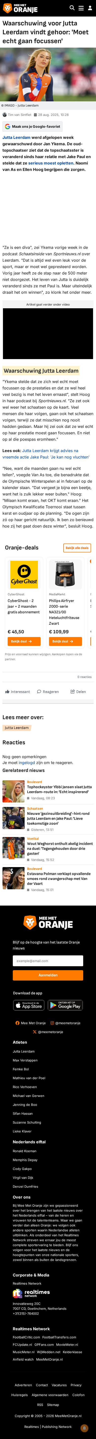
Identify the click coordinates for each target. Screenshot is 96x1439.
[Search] (72, 8)
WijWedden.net (48, 1352)
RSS (40, 1405)
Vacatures (59, 1385)
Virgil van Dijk (23, 1178)
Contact (42, 1385)
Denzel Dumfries (25, 1186)
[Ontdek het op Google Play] (65, 1005)
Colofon (78, 1395)
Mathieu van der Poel (29, 1078)
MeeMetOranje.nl (49, 1359)
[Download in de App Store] (29, 1005)
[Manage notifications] (84, 1428)
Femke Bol (21, 1069)
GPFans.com (44, 1345)
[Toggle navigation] (81, 8)
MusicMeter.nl (23, 1352)
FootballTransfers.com (59, 1337)
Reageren (50, 692)
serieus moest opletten (50, 163)
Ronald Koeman (24, 1151)
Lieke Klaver (22, 1131)
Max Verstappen (25, 1060)
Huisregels (19, 1395)
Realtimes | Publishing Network (48, 1427)
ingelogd (27, 762)
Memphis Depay (25, 1160)
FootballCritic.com (26, 1337)
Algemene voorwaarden (50, 1395)
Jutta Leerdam (16, 137)
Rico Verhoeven (25, 1087)
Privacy (76, 1385)
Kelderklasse (72, 1352)
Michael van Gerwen (28, 1096)
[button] (90, 8)
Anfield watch (23, 1359)
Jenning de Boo (25, 1105)
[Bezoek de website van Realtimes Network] (31, 1293)
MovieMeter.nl (67, 1345)
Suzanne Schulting (27, 1122)
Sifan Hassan (23, 1113)
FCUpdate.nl (22, 1345)
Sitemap (53, 1405)
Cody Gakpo (22, 1169)
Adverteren (23, 1385)
